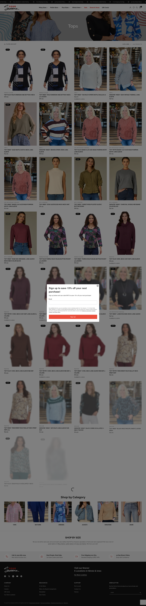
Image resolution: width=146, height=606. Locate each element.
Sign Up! (73, 317)
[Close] (98, 286)
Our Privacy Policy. (56, 312)
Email (50, 298)
